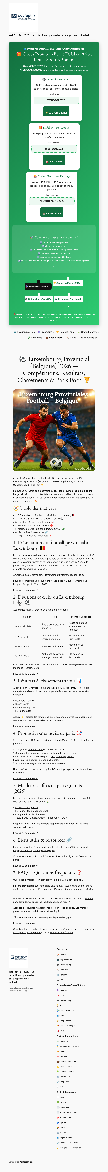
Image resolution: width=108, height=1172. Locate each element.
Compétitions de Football (36, 478)
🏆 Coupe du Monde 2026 (67, 283)
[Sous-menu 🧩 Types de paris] (73, 1071)
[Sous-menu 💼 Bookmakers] (63, 337)
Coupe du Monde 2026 (35, 584)
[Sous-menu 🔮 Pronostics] (53, 332)
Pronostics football (43, 847)
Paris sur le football (23, 847)
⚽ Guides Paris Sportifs (38, 299)
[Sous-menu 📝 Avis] (64, 1086)
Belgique (56, 478)
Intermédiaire (85, 769)
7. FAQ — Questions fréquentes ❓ (33, 535)
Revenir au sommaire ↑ (25, 590)
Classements (22, 704)
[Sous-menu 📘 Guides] (66, 1015)
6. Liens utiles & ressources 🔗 (31, 532)
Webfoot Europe (26, 1162)
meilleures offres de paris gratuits (76, 497)
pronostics (89, 494)
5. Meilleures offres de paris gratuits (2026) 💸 (40, 529)
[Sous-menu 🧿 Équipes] (67, 1122)
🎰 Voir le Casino (52, 213)
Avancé (20, 772)
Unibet (41, 817)
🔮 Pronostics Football (37, 286)
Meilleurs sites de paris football (31, 811)
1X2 (53, 756)
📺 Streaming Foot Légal (67, 299)
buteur (70, 756)
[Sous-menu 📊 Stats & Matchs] (98, 332)
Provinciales (70, 478)
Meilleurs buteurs (24, 711)
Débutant (57, 769)
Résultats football (24, 700)
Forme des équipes (25, 707)
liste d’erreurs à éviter (61, 932)
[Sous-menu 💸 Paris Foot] (43, 337)
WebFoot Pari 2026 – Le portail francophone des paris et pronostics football (49, 35)
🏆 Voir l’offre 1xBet (56, 112)
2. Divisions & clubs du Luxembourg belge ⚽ (39, 518)
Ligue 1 (69, 580)
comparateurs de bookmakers (60, 753)
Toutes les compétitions (65, 847)
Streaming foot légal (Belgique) (38, 850)
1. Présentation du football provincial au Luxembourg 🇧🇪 (44, 515)
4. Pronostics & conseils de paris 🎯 (34, 525)
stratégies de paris (37, 763)
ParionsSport (53, 817)
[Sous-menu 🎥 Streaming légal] (74, 964)
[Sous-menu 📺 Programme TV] (34, 332)
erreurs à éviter (58, 763)
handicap (61, 756)
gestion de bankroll (41, 760)
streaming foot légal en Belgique (54, 917)
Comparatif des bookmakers (30, 814)
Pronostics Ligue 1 (65, 856)
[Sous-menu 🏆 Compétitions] (75, 332)
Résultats (30, 908)
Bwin (64, 817)
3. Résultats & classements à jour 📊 (34, 522)
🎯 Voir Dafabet (54, 161)
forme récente (35, 749)
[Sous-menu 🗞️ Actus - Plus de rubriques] (98, 337)
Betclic (33, 817)
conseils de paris (25, 497)
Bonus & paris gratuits (26, 807)
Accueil (17, 478)
